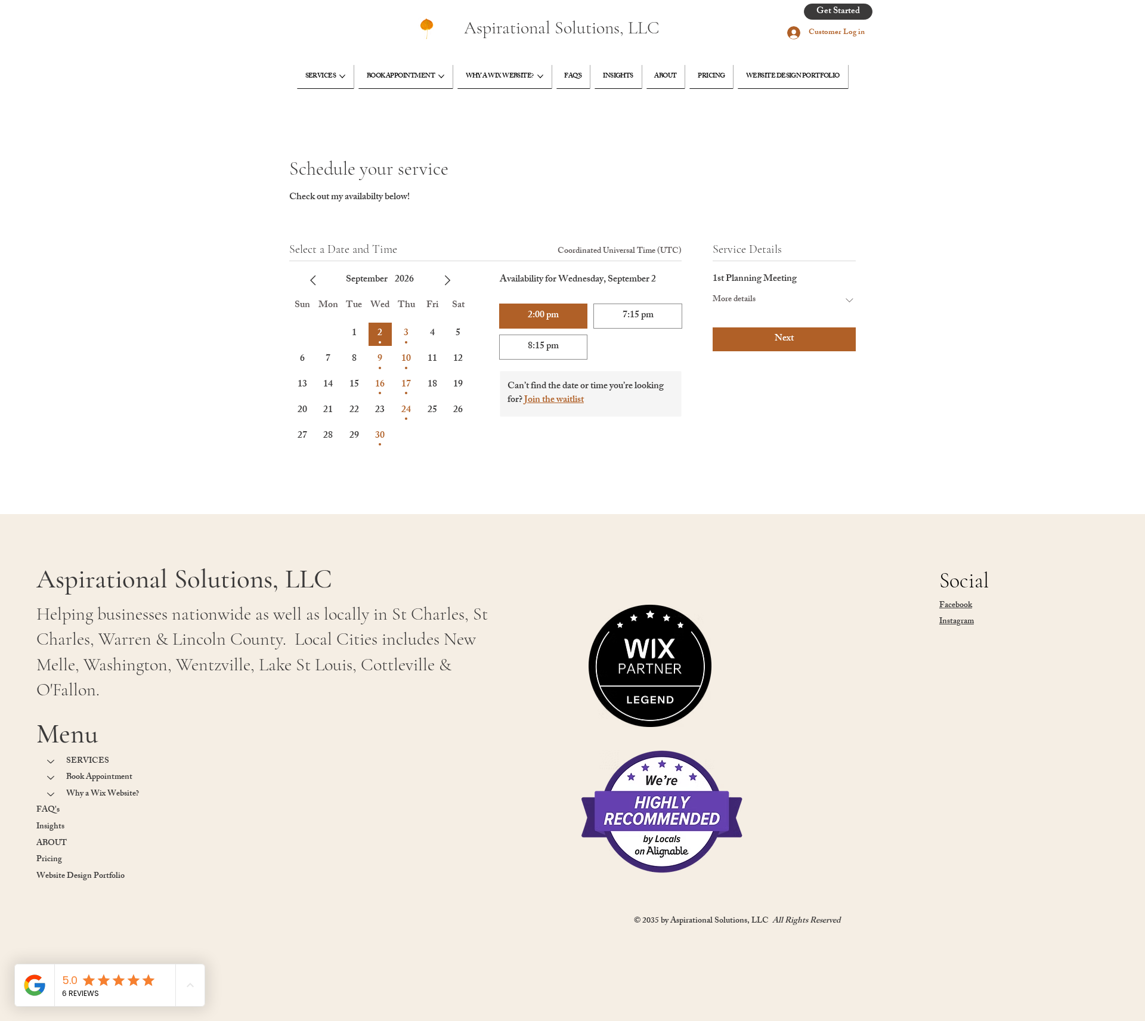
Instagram (956, 621)
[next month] (447, 280)
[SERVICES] (51, 761)
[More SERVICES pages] (342, 76)
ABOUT (51, 843)
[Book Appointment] (51, 777)
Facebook (955, 605)
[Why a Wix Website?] (51, 794)
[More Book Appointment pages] (441, 76)
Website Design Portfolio (80, 876)
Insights (50, 826)
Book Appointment (99, 777)
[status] (620, 251)
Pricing (49, 859)
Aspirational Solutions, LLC (562, 28)
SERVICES (87, 761)
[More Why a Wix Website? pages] (540, 76)
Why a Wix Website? (102, 794)
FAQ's (48, 810)
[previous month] (313, 280)
